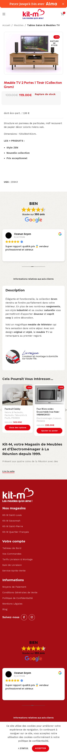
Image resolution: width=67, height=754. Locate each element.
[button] (49, 430)
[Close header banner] (63, 4)
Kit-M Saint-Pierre (12, 526)
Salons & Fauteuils (14, 412)
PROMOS (15, 418)
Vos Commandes (11, 553)
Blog (4, 609)
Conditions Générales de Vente (19, 592)
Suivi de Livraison (12, 565)
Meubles (19, 25)
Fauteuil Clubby (12, 409)
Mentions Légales (12, 603)
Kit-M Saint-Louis (12, 515)
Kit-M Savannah (11, 520)
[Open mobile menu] (4, 14)
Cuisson (57, 418)
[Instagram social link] (32, 617)
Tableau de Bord (11, 548)
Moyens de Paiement (14, 586)
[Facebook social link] (24, 617)
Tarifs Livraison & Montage (17, 559)
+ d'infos (23, 748)
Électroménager (44, 418)
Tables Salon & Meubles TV (43, 25)
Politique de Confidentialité (17, 598)
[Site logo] (33, 13)
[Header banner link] (29, 4)
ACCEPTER (40, 748)
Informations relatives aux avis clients (33, 279)
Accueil (6, 25)
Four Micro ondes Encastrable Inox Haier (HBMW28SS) (48, 412)
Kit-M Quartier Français (15, 532)
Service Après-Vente (14, 570)
